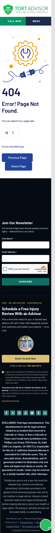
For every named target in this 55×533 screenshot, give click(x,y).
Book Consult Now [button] (25, 358)
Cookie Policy (12, 526)
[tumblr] (38, 412)
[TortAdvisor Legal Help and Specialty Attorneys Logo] (25, 9)
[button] (46, 525)
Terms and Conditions (32, 526)
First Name (7, 238)
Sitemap (40, 522)
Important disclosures (10, 401)
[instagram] (19, 412)
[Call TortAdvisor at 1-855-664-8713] (13, 21)
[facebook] (6, 412)
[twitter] (12, 412)
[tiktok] (25, 412)
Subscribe (25, 281)
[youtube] (32, 412)
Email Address (9, 252)
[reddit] (44, 412)
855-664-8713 (34, 366)
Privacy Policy (26, 522)
